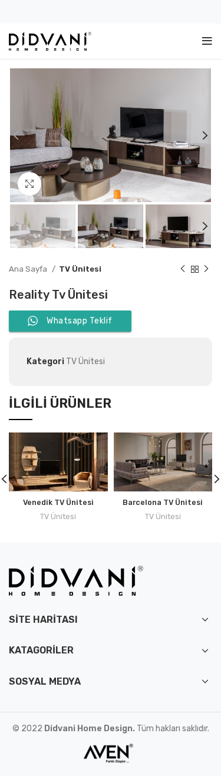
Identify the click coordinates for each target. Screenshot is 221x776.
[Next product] (206, 269)
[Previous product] (183, 269)
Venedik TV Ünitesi (58, 502)
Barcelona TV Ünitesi (163, 502)
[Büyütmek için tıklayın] (29, 184)
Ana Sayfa (29, 269)
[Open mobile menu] (207, 41)
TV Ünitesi (80, 269)
